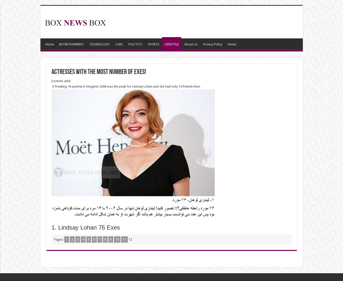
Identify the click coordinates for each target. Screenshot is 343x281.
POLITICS (135, 44)
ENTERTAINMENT (71, 44)
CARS (119, 44)
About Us (191, 44)
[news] (75, 22)
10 (117, 239)
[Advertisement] (207, 22)
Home (49, 44)
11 (124, 239)
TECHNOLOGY (99, 44)
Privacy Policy (212, 44)
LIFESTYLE (171, 44)
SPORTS (153, 44)
